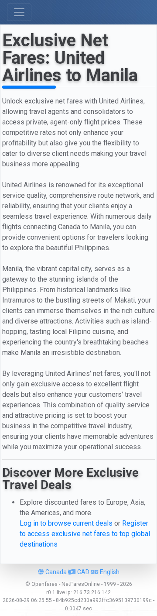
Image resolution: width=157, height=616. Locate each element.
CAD (82, 571)
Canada (55, 571)
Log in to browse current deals (66, 523)
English (109, 571)
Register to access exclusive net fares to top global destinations (85, 533)
